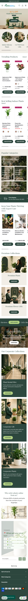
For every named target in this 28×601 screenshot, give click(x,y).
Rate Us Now (6, 322)
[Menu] (2, 5)
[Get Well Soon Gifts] (19, 37)
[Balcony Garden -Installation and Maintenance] (20, 221)
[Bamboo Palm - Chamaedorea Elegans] (7, 114)
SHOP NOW (14, 17)
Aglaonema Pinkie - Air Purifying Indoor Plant (20, 78)
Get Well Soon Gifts (19, 46)
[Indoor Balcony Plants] (7, 37)
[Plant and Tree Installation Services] (7, 221)
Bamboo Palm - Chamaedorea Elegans (6, 125)
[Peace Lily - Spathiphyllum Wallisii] (20, 114)
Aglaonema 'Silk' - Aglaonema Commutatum (7, 78)
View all (24, 57)
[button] (25, 5)
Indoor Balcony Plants (7, 46)
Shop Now (7, 163)
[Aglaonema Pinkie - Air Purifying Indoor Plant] (20, 68)
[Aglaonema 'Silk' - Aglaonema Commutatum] (7, 68)
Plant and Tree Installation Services (6, 232)
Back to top (14, 566)
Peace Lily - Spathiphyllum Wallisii (19, 125)
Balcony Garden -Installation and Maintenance (20, 232)
